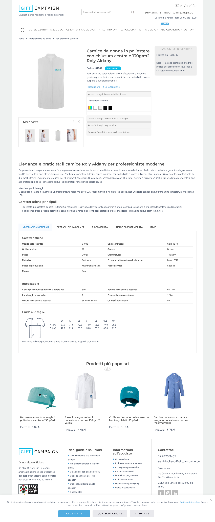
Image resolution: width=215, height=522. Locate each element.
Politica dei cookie (190, 502)
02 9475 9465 (186, 5)
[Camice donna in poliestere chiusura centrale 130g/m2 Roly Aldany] (50, 82)
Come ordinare (122, 459)
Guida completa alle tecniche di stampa (84, 457)
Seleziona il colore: (98, 100)
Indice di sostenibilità (129, 227)
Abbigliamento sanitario (66, 38)
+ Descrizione (93, 87)
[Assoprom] (28, 489)
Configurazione (110, 513)
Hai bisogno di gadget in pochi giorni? (83, 465)
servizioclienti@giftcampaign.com (170, 12)
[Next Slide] (78, 121)
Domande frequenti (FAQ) (127, 483)
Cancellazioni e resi (124, 471)
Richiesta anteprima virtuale (128, 463)
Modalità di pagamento (126, 475)
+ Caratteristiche (111, 87)
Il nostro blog (76, 492)
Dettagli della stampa (70, 227)
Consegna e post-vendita (127, 467)
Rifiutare (142, 513)
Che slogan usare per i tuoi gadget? (81, 477)
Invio (153, 227)
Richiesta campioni (124, 479)
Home (21, 38)
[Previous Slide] (75, 121)
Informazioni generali (35, 227)
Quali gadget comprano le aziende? (81, 485)
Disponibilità (100, 227)
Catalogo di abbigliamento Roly (85, 471)
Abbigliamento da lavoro (39, 38)
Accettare (74, 513)
